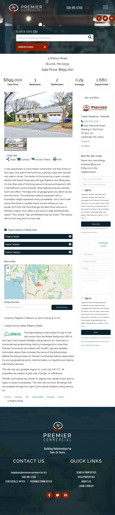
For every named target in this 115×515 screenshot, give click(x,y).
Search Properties (86, 472)
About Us (86, 481)
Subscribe (96, 224)
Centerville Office (15, 481)
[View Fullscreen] (8, 278)
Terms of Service (88, 345)
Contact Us (85, 141)
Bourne (50, 397)
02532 (61, 397)
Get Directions (62, 307)
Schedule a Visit (103, 244)
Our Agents (85, 145)
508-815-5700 (74, 7)
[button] (90, 37)
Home (7, 397)
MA (27, 397)
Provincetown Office (41, 481)
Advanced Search (25, 47)
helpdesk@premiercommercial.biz (29, 472)
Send (96, 332)
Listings (18, 397)
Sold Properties (86, 476)
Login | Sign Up (86, 485)
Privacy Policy (100, 341)
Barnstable (37, 397)
